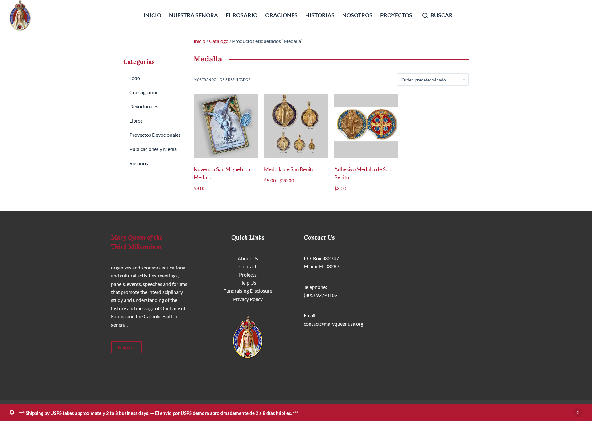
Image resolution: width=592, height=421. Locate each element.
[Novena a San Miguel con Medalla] (226, 126)
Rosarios (139, 163)
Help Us (126, 347)
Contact (248, 266)
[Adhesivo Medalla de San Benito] (366, 126)
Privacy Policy (248, 299)
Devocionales (144, 106)
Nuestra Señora (193, 15)
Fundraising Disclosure (248, 291)
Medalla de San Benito (289, 169)
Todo (135, 78)
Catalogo (218, 41)
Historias (320, 15)
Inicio (152, 15)
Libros (136, 120)
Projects (248, 274)
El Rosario (241, 15)
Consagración (144, 92)
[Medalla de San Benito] (296, 126)
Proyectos (396, 15)
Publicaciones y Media (153, 149)
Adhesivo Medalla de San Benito (362, 173)
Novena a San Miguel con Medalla (222, 173)
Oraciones (281, 15)
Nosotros (357, 15)
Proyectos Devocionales (155, 135)
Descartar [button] (578, 412)
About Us (248, 258)
